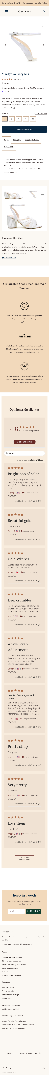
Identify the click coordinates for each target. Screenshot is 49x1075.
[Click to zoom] (43, 27)
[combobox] (31, 460)
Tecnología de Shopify (9, 1072)
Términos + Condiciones (11, 1005)
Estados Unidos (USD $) (30, 1053)
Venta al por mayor (9, 1002)
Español (9, 1053)
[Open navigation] (6, 11)
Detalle (6, 140)
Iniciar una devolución (10, 968)
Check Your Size (41, 113)
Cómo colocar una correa (11, 961)
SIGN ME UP (33, 911)
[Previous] (5, 45)
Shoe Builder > (9, 257)
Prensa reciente (8, 991)
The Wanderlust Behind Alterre (14, 1028)
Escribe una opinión (24, 442)
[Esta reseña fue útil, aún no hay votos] (34, 501)
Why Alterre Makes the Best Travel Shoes (18, 1025)
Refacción (5, 972)
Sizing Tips (17, 140)
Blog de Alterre (8, 987)
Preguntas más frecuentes (11, 975)
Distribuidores (7, 998)
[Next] (43, 45)
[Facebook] (3, 1068)
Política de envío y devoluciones (14, 965)
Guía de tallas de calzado (12, 957)
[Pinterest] (6, 1068)
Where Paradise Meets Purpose (14, 1021)
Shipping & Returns (32, 140)
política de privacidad (10, 1009)
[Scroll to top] (43, 1068)
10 (33, 119)
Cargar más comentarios (24, 857)
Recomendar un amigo (10, 995)
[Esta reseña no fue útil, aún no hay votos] (38, 501)
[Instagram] (10, 1068)
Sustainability (9, 147)
